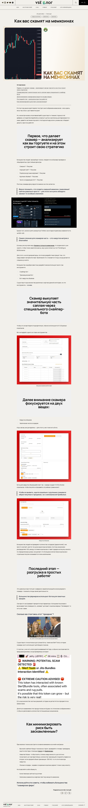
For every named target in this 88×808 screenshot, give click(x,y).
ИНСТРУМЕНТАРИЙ (27, 7)
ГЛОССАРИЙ (53, 7)
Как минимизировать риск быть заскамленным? (32, 102)
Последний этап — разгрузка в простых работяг (32, 99)
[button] (2, 2)
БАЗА (18, 7)
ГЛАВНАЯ (44, 7)
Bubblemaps (49, 751)
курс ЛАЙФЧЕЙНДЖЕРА (65, 7)
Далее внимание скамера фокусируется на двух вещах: (34, 97)
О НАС (37, 7)
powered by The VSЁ (6, 806)
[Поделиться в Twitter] (65, 793)
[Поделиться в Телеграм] (62, 793)
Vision (40, 751)
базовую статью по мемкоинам (44, 245)
